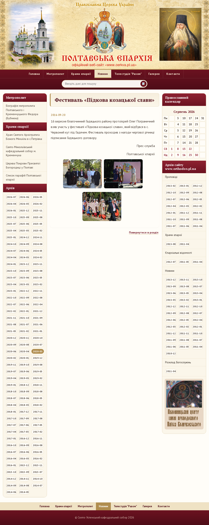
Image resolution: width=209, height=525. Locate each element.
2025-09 (24, 217)
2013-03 (171, 299)
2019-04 (11, 378)
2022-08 (37, 297)
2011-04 (197, 226)
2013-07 (197, 286)
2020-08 (24, 344)
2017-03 (24, 431)
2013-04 (197, 293)
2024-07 (11, 250)
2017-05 (37, 424)
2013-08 (171, 244)
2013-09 (171, 286)
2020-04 (24, 351)
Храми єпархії (81, 74)
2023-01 (11, 290)
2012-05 (197, 199)
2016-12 (24, 438)
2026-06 (24, 197)
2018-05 (37, 398)
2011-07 (171, 226)
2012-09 (184, 192)
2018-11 (37, 384)
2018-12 (24, 384)
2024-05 (37, 250)
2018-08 (37, 391)
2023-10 (11, 270)
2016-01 (11, 465)
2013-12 (171, 279)
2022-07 (11, 304)
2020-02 (11, 357)
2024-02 (37, 257)
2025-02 (37, 230)
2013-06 (171, 293)
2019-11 (11, 364)
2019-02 (37, 378)
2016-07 (11, 451)
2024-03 (24, 257)
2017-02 (37, 431)
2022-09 (24, 297)
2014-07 (37, 485)
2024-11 (37, 237)
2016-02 (37, 458)
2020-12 (11, 337)
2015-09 (24, 471)
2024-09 (24, 244)
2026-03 (24, 203)
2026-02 (37, 203)
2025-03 (24, 230)
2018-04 (11, 404)
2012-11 (184, 306)
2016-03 (24, 458)
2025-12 (24, 210)
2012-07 (171, 199)
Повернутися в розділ (143, 232)
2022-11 (37, 290)
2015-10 (11, 471)
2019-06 (24, 371)
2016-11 (37, 438)
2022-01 (24, 311)
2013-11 (184, 279)
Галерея (154, 74)
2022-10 (11, 297)
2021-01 (37, 331)
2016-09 (24, 445)
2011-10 (171, 219)
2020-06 (11, 351)
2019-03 (24, 378)
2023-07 (11, 277)
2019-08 (37, 364)
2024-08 (37, 244)
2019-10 (24, 364)
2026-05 (37, 197)
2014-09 (11, 485)
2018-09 (24, 391)
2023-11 (37, 264)
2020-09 (11, 344)
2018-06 (24, 398)
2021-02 (24, 331)
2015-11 (37, 465)
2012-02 (197, 206)
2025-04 (11, 230)
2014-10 (37, 478)
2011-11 (197, 212)
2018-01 (11, 411)
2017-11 (37, 411)
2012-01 (171, 212)
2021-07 (24, 324)
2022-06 (24, 304)
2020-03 (37, 351)
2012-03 (184, 206)
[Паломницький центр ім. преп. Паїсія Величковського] (184, 405)
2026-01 (11, 210)
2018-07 (11, 398)
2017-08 (37, 418)
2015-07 (37, 471)
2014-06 (11, 492)
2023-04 (11, 284)
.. (71, 517)
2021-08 (11, 324)
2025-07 (11, 223)
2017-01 (11, 438)
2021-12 (37, 311)
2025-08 (37, 217)
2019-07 (11, 371)
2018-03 (24, 404)
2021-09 (37, 317)
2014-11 (24, 478)
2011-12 (184, 212)
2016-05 (37, 451)
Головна (34, 74)
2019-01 (11, 384)
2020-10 (37, 337)
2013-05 (184, 293)
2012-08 (197, 192)
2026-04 (11, 203)
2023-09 (24, 270)
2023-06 (24, 277)
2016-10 (11, 445)
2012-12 (197, 185)
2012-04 (171, 206)
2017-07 (11, 424)
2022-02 (11, 311)
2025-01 (11, 237)
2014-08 (24, 485)
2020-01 (24, 357)
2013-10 (197, 279)
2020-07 (37, 344)
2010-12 (171, 353)
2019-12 (37, 357)
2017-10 (11, 418)
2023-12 (24, 264)
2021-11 (11, 317)
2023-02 (37, 284)
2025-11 (37, 210)
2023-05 (37, 277)
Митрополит (55, 74)
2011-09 (184, 219)
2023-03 (24, 284)
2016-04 (11, 458)
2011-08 (197, 219)
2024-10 (11, 244)
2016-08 (37, 445)
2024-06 (24, 250)
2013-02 (171, 185)
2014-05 (24, 492)
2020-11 (24, 337)
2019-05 (37, 371)
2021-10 (24, 317)
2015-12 (24, 465)
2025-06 (24, 223)
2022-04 (37, 304)
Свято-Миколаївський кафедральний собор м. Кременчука (21, 151)
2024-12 (24, 237)
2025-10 (11, 217)
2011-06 (184, 226)
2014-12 (11, 478)
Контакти (173, 74)
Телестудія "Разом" (128, 74)
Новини (103, 74)
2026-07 (11, 197)
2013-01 (184, 185)
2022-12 (24, 290)
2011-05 (184, 261)
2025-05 (37, 223)
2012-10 (171, 192)
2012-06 (184, 199)
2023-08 (37, 270)
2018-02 (37, 404)
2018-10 (11, 391)
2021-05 (11, 331)
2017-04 (11, 431)
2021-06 (37, 324)
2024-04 (11, 257)
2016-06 (24, 451)
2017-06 (24, 424)
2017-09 (24, 418)
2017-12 (24, 411)
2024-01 (11, 264)
